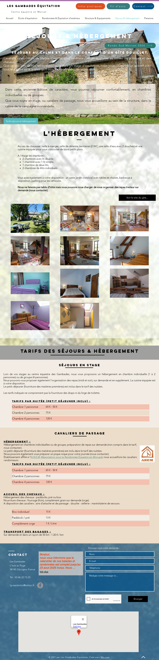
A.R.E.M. (36, 457)
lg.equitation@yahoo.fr (22, 585)
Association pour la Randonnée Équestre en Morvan (72, 457)
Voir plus (44, 571)
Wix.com (105, 657)
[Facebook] (40, 585)
